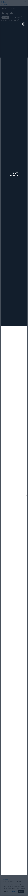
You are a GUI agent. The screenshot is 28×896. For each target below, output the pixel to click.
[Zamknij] (24, 24)
